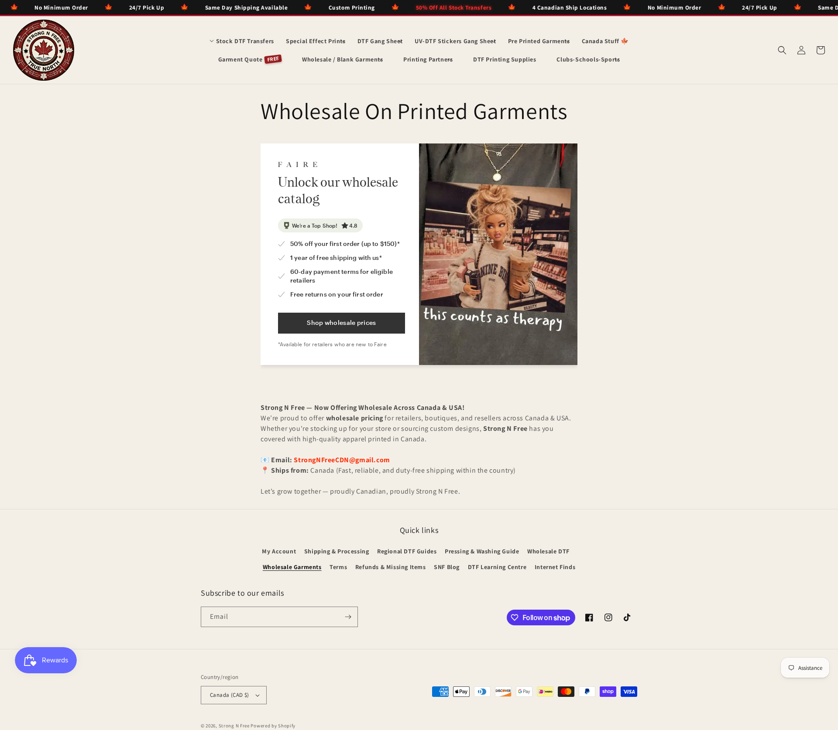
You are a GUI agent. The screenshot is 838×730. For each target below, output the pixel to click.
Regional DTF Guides (406, 551)
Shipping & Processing (336, 551)
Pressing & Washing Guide (482, 551)
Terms (338, 567)
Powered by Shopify (273, 726)
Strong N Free (235, 726)
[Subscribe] (347, 617)
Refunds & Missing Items (390, 567)
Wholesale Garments (292, 567)
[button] (241, 41)
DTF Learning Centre (497, 567)
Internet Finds (555, 567)
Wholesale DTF (548, 551)
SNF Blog (447, 567)
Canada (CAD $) (229, 695)
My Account (279, 551)
